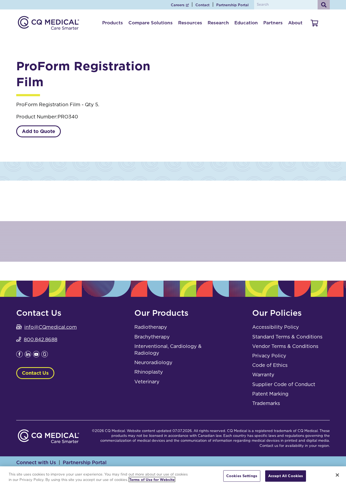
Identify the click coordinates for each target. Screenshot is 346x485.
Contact (202, 5)
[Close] (337, 475)
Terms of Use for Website (152, 479)
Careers (178, 5)
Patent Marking (270, 394)
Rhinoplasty (148, 372)
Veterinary (146, 381)
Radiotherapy (150, 327)
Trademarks (266, 403)
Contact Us (35, 373)
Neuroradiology (153, 362)
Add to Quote (38, 131)
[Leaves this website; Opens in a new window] (19, 355)
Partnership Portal (232, 5)
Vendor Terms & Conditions (285, 346)
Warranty (263, 374)
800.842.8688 (40, 339)
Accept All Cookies (285, 476)
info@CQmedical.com (50, 327)
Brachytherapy (152, 337)
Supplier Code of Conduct (283, 384)
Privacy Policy (269, 355)
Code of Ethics (270, 365)
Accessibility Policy (275, 327)
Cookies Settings (241, 476)
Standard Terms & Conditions (287, 337)
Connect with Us (36, 462)
